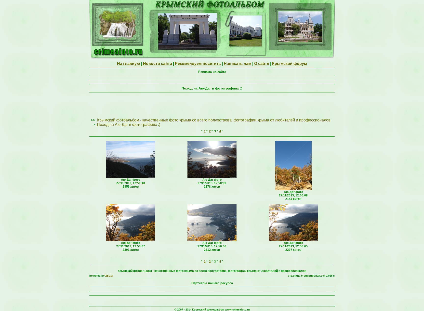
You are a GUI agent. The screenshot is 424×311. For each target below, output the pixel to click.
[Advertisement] (212, 105)
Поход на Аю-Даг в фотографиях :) (128, 124)
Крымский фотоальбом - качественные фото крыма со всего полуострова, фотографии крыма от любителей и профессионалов (214, 120)
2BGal (109, 275)
